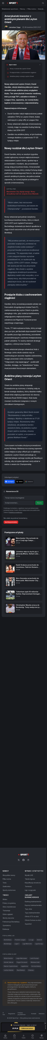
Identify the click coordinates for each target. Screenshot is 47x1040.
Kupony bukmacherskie (32, 921)
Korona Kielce (36, 985)
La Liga (31, 955)
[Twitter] (18, 875)
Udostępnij (11, 497)
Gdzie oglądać (8, 930)
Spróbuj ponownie (11, 537)
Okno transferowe (9, 922)
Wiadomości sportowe (10, 9)
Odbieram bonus (26, 1028)
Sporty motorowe (9, 906)
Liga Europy (8, 963)
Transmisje (6, 926)
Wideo (5, 915)
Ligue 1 (17, 959)
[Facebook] (23, 875)
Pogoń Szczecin (22, 981)
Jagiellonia (24, 985)
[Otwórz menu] (3, 3)
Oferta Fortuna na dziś (32, 936)
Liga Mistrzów (27, 959)
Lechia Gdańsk (8, 989)
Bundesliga (7, 959)
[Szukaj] (42, 3)
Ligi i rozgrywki (29, 906)
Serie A (39, 955)
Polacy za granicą (9, 918)
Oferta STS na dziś (31, 932)
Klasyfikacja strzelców (32, 898)
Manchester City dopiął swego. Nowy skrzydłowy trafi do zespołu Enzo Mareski (22, 199)
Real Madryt (21, 989)
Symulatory (7, 941)
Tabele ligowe (29, 894)
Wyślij (38, 518)
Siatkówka (6, 902)
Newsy (22, 9)
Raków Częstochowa (10, 985)
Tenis (4, 898)
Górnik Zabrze (8, 981)
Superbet (27, 939)
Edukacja (6, 945)
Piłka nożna (31, 9)
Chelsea (31, 989)
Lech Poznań (34, 978)
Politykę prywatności (15, 528)
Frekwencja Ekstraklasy (11, 937)
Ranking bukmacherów (32, 917)
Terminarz (27, 902)
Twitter (21, 497)
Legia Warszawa (21, 978)
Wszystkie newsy (9, 891)
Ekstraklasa (7, 955)
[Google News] (28, 875)
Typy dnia (27, 924)
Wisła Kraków (8, 978)
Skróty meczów (8, 933)
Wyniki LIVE (28, 891)
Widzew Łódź (35, 981)
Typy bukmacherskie (31, 928)
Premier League (20, 955)
